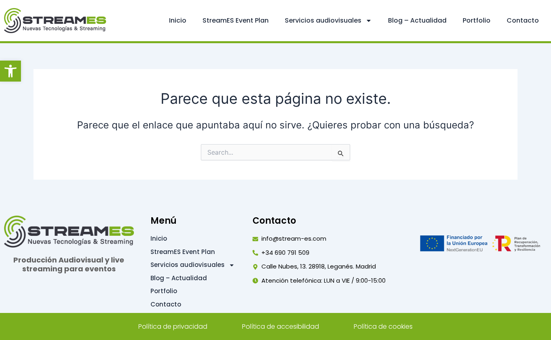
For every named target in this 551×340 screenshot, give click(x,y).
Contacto (523, 20)
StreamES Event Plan (235, 20)
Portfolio (476, 20)
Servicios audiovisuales (323, 20)
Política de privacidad (172, 326)
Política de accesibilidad (280, 326)
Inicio (177, 20)
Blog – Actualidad (417, 20)
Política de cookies (383, 326)
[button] (10, 71)
